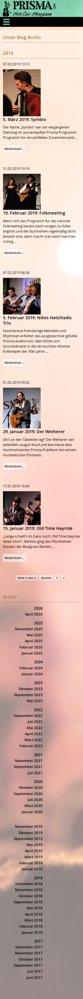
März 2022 (33, 739)
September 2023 (28, 694)
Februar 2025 (31, 647)
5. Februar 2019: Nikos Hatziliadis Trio (37, 320)
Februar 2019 (31, 862)
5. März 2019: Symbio (24, 119)
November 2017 (29, 953)
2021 (38, 754)
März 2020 (33, 805)
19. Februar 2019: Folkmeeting (34, 213)
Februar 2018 (31, 926)
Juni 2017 (34, 977)
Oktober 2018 (31, 895)
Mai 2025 (35, 634)
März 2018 (33, 920)
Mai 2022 (35, 727)
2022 (38, 709)
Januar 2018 (32, 932)
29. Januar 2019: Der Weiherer (34, 431)
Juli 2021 (35, 772)
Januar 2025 (32, 653)
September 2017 (28, 965)
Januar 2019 (32, 868)
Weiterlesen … (15, 150)
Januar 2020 (32, 811)
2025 (38, 623)
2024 (38, 661)
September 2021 (28, 766)
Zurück (46, 578)
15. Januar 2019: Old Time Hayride (38, 528)
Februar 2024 (31, 667)
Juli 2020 (35, 799)
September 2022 (28, 715)
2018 (38, 877)
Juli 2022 (35, 721)
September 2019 (28, 838)
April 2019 (34, 850)
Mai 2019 (35, 844)
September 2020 (28, 793)
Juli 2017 (35, 971)
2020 (38, 781)
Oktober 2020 (31, 787)
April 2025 (34, 640)
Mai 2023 (35, 700)
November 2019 (29, 826)
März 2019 (33, 856)
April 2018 (34, 914)
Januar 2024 (32, 673)
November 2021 (29, 760)
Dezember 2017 (29, 947)
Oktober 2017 (31, 959)
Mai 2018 (35, 907)
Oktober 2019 (31, 832)
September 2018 (28, 901)
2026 (38, 608)
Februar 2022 (31, 745)
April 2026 (34, 614)
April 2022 (34, 733)
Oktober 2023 (31, 688)
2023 (38, 682)
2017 (38, 941)
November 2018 (29, 889)
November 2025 (29, 628)
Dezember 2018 (29, 883)
